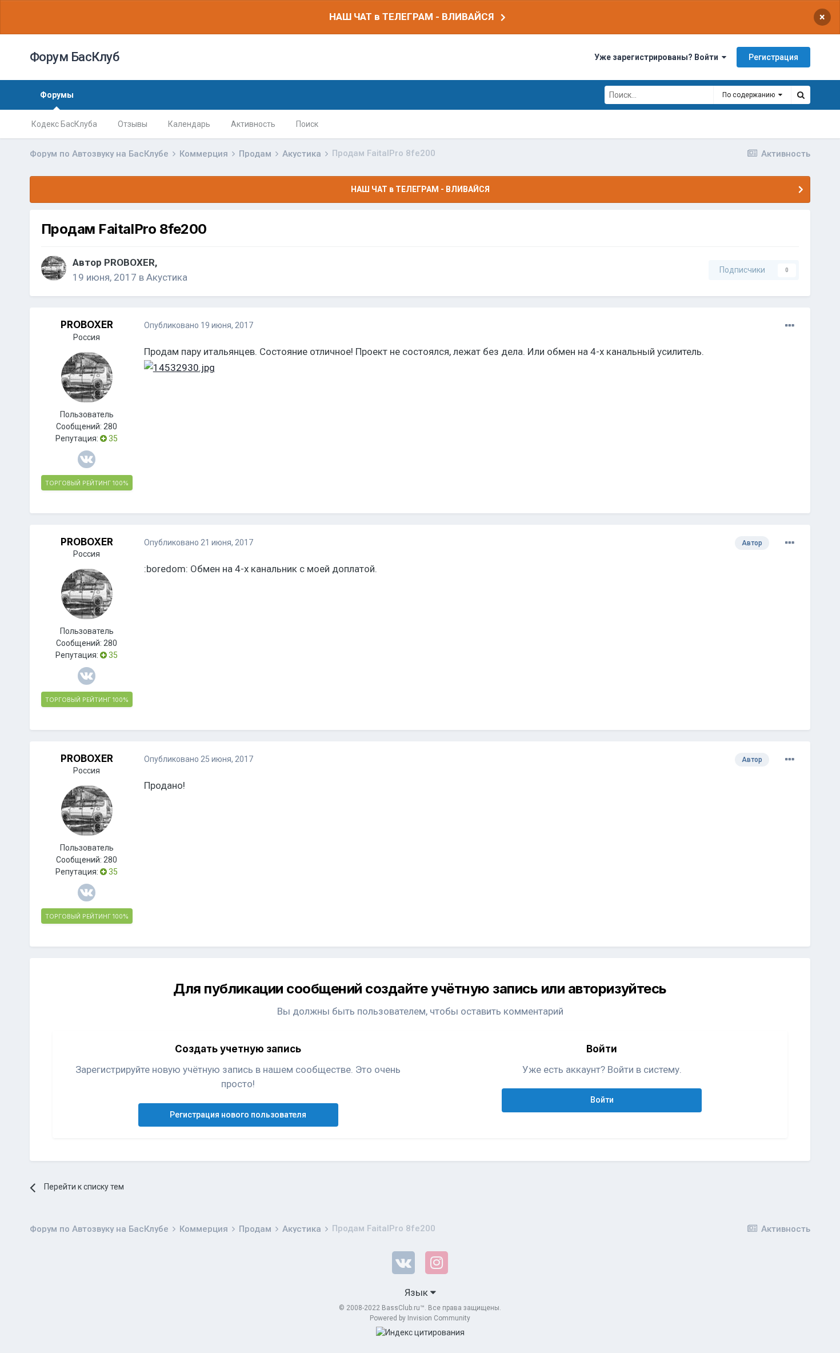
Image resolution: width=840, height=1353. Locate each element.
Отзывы (132, 124)
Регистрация (773, 57)
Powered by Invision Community (420, 1318)
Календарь (189, 124)
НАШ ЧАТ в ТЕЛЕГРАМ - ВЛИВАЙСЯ (411, 16)
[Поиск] (800, 95)
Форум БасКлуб (74, 57)
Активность (253, 124)
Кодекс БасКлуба (64, 124)
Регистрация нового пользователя (238, 1114)
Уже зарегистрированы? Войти (658, 57)
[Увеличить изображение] (179, 367)
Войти (602, 1099)
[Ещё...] (789, 326)
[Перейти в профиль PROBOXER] (53, 268)
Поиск (307, 124)
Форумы (57, 94)
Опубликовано (198, 325)
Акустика (166, 277)
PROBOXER (129, 262)
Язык (417, 1292)
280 (110, 426)
